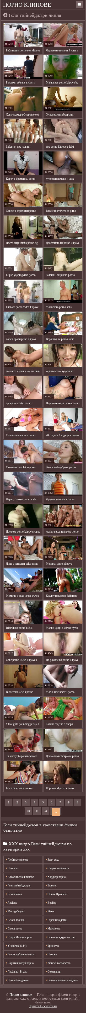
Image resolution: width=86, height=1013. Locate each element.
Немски (52, 954)
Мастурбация (15, 911)
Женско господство (58, 963)
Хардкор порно (56, 877)
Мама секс (53, 928)
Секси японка (15, 920)
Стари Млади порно (19, 937)
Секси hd (12, 868)
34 (45, 811)
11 (37, 811)
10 (28, 811)
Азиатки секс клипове (20, 877)
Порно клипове (27, 5)
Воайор (51, 902)
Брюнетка (53, 945)
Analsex (12, 902)
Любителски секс (17, 859)
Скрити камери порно (20, 963)
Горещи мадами (56, 920)
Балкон (51, 885)
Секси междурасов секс (61, 937)
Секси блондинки (17, 980)
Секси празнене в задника (62, 980)
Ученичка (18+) (17, 945)
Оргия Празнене (57, 894)
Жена (50, 911)
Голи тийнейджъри (18, 885)
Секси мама (14, 894)
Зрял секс (53, 859)
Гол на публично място (21, 954)
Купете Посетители (43, 1006)
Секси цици (54, 971)
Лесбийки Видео (17, 971)
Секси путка (14, 928)
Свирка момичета (58, 868)
